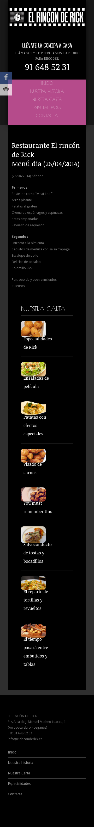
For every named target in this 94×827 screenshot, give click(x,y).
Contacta (47, 115)
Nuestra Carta (47, 99)
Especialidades (47, 107)
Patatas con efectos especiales (35, 425)
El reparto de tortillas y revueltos (36, 600)
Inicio (47, 83)
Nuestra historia (47, 91)
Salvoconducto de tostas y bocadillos (38, 553)
